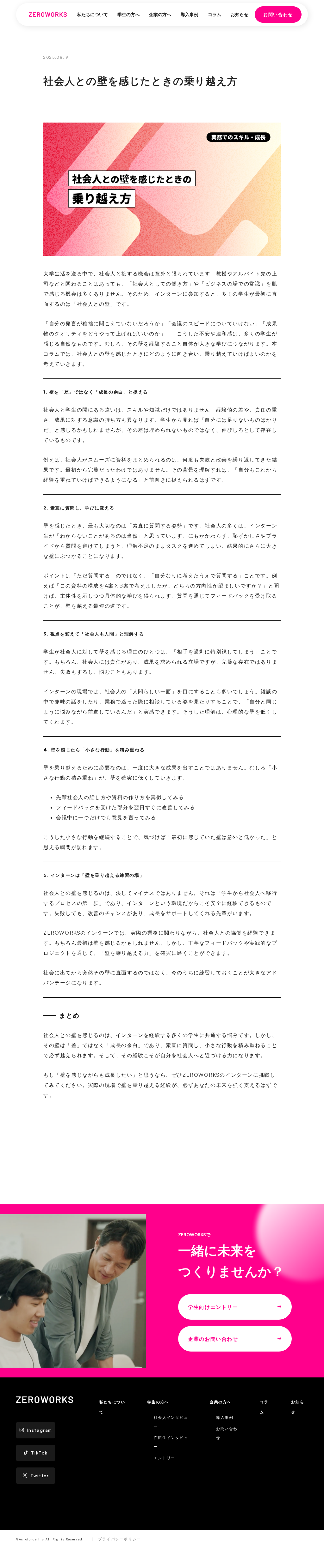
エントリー (164, 1457)
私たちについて (92, 14)
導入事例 (189, 14)
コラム (214, 14)
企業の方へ (160, 14)
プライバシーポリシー (119, 1539)
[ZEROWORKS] (48, 14)
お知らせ (239, 14)
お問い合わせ (278, 14)
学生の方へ (128, 14)
